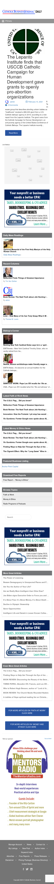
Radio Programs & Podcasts (14, 503)
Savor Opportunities (12, 608)
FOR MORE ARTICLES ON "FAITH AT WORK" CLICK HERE (27, 711)
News (29, 844)
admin (12, 101)
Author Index (40, 848)
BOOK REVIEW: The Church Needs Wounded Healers (25, 692)
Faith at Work (8, 494)
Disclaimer (9, 860)
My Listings (13, 848)
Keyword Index (27, 852)
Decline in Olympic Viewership (16, 604)
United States (27, 864)
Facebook (23, 869)
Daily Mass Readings (12, 254)
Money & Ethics (9, 499)
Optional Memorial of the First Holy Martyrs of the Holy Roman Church (27, 250)
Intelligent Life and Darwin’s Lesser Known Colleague (26, 613)
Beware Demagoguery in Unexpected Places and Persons (27, 582)
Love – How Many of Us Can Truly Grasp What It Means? (27, 316)
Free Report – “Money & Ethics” (16, 480)
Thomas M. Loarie (12, 319)
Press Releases (40, 856)
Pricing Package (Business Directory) (33, 860)
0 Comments (13, 105)
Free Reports (24, 856)
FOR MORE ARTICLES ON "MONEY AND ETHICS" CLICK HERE (27, 725)
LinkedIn (31, 869)
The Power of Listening (13, 578)
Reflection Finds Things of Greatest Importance (23, 278)
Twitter (27, 869)
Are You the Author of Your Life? (17, 586)
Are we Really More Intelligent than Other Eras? (23, 591)
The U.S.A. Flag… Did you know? (17, 400)
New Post (26, 848)
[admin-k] (26, 291)
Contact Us (40, 844)
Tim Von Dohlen (11, 281)
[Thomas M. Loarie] (26, 310)
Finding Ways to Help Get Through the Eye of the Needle (27, 446)
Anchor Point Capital (10, 466)
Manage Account (15, 844)
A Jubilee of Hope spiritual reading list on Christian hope (27, 697)
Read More (13, 133)
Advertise (10, 856)
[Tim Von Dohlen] (26, 272)
